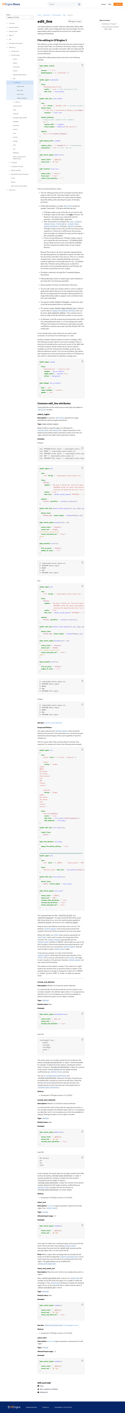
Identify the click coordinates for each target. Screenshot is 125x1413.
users (14, 145)
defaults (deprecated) (19, 75)
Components (15, 51)
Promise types (15, 55)
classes (15, 63)
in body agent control (61, 1325)
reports (15, 129)
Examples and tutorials (16, 43)
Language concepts (17, 166)
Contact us (45, 1407)
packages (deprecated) (20, 118)
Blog (109, 4)
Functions (14, 162)
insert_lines (20, 94)
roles (14, 133)
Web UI (11, 35)
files (14, 78)
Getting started (13, 27)
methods (15, 114)
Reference (12, 47)
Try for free (118, 4)
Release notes (13, 31)
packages (16, 121)
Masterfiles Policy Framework (20, 174)
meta (14, 110)
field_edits (20, 90)
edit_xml (17, 102)
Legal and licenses (31, 1407)
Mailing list (44, 1392)
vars (14, 149)
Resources (12, 190)
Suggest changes (75, 21)
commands (16, 67)
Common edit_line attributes (110, 27)
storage (15, 141)
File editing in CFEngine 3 (109, 24)
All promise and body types (19, 186)
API (10, 39)
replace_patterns (22, 98)
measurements (17, 106)
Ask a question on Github (49, 1389)
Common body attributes (53, 723)
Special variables (16, 170)
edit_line (17, 82)
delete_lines (20, 86)
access (15, 59)
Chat (41, 1386)
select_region (108, 29)
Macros (13, 182)
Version (8, 15)
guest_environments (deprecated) (19, 158)
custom (15, 71)
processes (16, 125)
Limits (13, 178)
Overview (12, 23)
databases (16, 153)
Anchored (50, 1206)
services (15, 137)
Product (103, 4)
